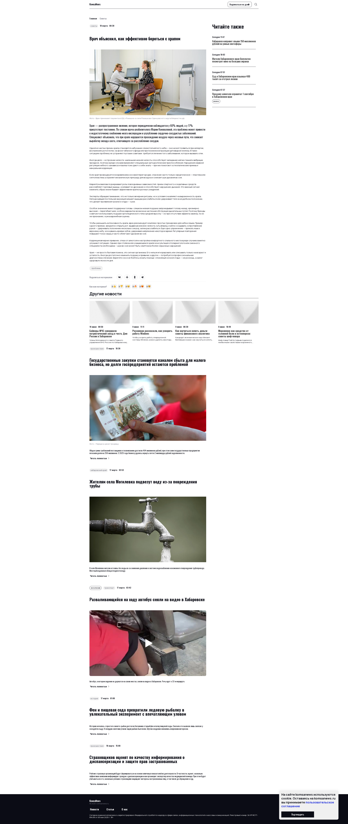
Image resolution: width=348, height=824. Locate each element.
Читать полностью (98, 458)
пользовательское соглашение (307, 804)
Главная (93, 18)
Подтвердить (297, 814)
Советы (103, 18)
